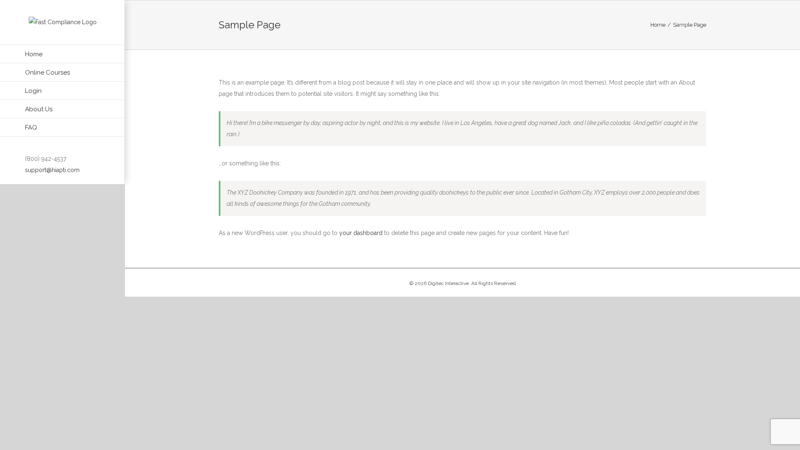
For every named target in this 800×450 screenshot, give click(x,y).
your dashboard (360, 233)
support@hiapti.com (52, 170)
